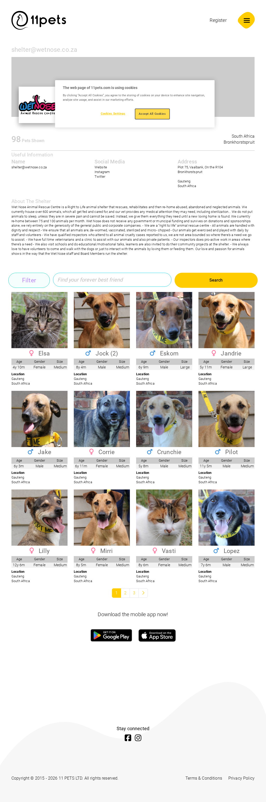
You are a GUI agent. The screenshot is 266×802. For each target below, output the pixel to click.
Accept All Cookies (152, 114)
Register (218, 20)
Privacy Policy (241, 778)
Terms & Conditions (203, 778)
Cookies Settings (113, 113)
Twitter (100, 177)
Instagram (102, 172)
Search (216, 280)
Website (101, 167)
